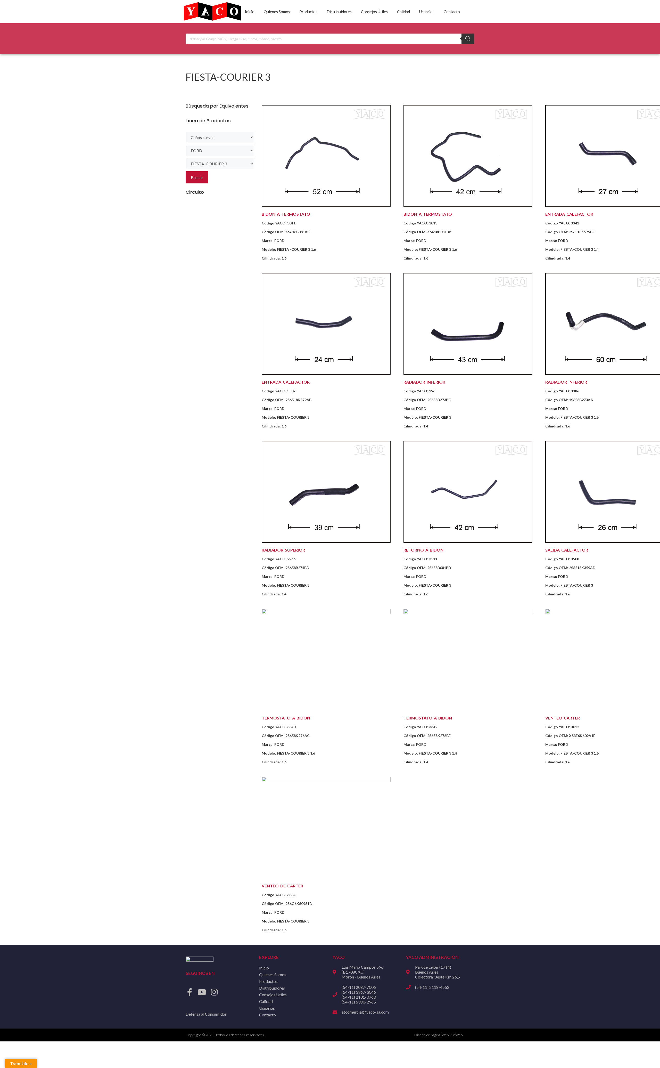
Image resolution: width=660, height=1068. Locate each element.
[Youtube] (202, 992)
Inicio (249, 11)
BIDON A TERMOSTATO (286, 214)
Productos (308, 11)
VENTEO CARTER (562, 717)
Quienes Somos (277, 11)
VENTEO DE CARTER (282, 885)
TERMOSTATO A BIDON (286, 717)
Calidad (403, 11)
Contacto (452, 11)
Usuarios (426, 11)
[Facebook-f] (189, 992)
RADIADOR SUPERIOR (283, 549)
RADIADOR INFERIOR (424, 381)
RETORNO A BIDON (423, 549)
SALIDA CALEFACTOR (566, 549)
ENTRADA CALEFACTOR (569, 214)
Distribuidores (339, 11)
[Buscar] (467, 39)
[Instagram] (214, 992)
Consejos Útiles (374, 11)
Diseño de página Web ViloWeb (438, 1035)
